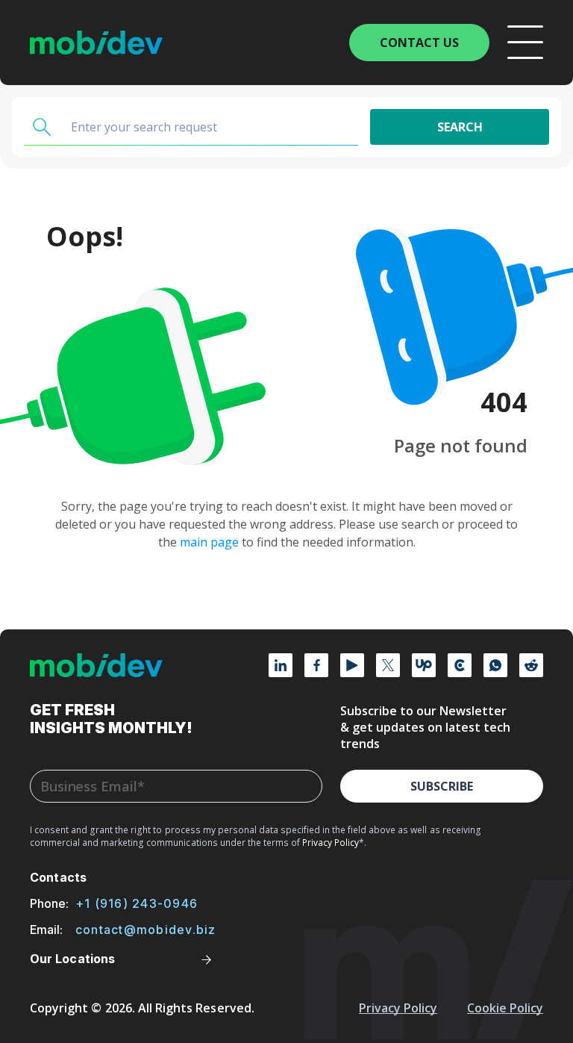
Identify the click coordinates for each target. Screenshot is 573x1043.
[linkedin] (280, 665)
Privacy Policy (398, 1008)
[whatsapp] (495, 665)
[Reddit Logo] (531, 665)
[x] (388, 665)
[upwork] (424, 665)
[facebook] (316, 665)
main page (209, 542)
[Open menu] (525, 42)
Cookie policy (505, 1008)
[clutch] (460, 665)
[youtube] (352, 665)
